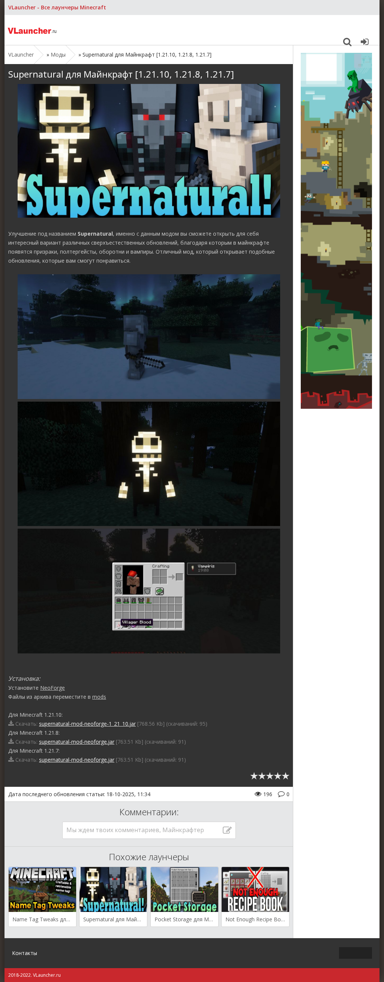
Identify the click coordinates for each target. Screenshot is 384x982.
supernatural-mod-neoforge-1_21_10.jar (87, 723)
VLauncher (32, 30)
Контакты (24, 953)
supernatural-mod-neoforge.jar (76, 741)
